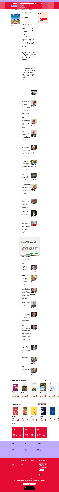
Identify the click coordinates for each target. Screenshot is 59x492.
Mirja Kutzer (32, 281)
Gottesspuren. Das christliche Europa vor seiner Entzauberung (24, 392)
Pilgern (28, 9)
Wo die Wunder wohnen (52, 415)
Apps (31, 5)
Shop (25, 5)
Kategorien (23, 9)
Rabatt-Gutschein (32, 463)
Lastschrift (22, 464)
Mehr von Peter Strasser (24, 354)
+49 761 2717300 (15, 434)
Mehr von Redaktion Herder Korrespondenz (25, 91)
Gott (12, 391)
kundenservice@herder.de (29, 434)
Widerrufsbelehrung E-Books (27, 480)
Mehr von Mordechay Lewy (25, 207)
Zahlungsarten (23, 460)
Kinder (12, 450)
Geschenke (35, 7)
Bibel (19, 7)
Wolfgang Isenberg (33, 136)
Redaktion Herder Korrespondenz (33, 96)
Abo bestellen (39, 434)
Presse (12, 463)
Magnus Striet (33, 363)
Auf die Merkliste (41, 20)
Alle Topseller (44, 380)
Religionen (29, 7)
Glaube (21, 7)
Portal (23, 5)
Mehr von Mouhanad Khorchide (25, 181)
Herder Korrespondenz (39, 450)
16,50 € (23, 17)
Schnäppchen (38, 7)
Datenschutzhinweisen (40, 468)
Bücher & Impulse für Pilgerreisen (42, 404)
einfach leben (37, 448)
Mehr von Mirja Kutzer (24, 284)
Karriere (13, 465)
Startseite (15, 9)
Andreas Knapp (33, 307)
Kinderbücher (31, 7)
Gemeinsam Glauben (38, 449)
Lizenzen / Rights (14, 464)
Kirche (26, 7)
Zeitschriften (28, 5)
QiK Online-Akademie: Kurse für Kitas (15, 468)
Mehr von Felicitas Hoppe (24, 236)
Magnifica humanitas (51, 391)
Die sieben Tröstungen (24, 415)
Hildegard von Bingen (33, 391)
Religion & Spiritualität (18, 9)
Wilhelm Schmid (33, 331)
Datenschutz (39, 480)
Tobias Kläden (33, 106)
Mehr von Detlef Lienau (24, 156)
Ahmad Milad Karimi (33, 216)
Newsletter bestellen (43, 460)
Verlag (13, 460)
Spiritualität (23, 7)
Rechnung (22, 463)
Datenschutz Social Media (43, 480)
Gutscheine (32, 460)
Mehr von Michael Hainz (24, 127)
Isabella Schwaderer (33, 190)
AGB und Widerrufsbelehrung (16, 480)
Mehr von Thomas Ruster (24, 298)
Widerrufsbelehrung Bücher (21, 480)
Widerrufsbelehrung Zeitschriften (34, 480)
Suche (20, 2)
